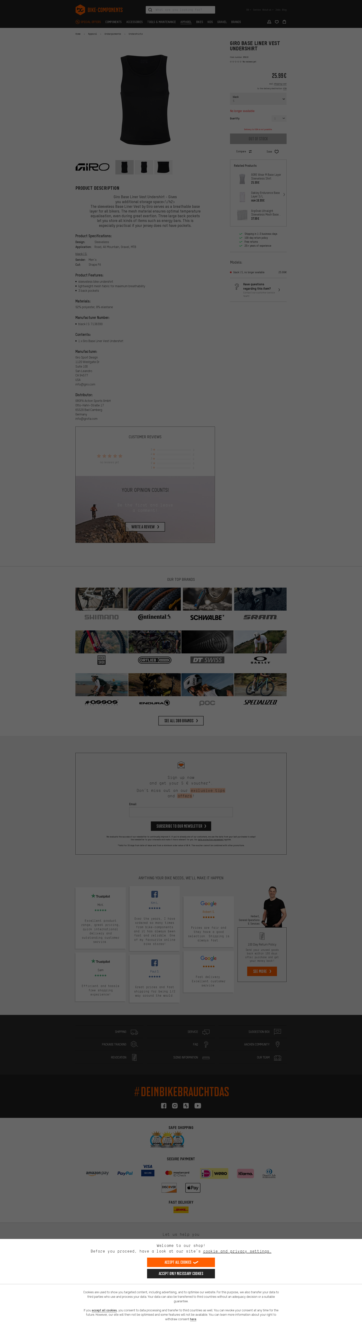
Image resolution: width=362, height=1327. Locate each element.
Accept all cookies (178, 1262)
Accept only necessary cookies (181, 1273)
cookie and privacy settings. (237, 1251)
